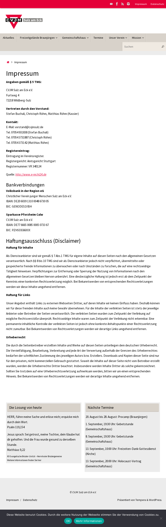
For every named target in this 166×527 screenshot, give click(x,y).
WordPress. (155, 500)
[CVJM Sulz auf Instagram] (128, 4)
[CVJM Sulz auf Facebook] (117, 4)
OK (68, 521)
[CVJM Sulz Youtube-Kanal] (111, 4)
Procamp (123, 417)
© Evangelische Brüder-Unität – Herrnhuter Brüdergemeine (34, 456)
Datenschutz (157, 3)
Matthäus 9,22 (16, 450)
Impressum (141, 3)
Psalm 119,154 (15, 427)
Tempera (140, 500)
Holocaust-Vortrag (129, 461)
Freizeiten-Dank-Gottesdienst (137, 449)
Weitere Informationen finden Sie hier (24, 460)
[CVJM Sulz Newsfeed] (123, 4)
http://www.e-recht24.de (30, 174)
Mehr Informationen (89, 521)
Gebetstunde (124, 424)
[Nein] (161, 518)
